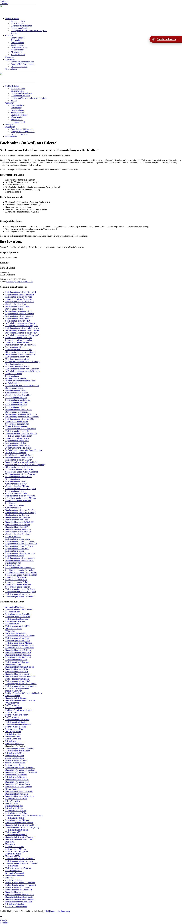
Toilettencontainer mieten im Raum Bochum (24, 815)
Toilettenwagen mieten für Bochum (20, 596)
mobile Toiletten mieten (15, 763)
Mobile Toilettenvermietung (17, 679)
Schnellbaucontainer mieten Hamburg (21, 575)
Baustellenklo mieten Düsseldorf (19, 791)
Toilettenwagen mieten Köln (17, 638)
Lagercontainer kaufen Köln (17, 548)
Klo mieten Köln (12, 624)
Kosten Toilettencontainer (16, 426)
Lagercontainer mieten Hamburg (19, 316)
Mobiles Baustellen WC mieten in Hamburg (23, 693)
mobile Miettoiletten (13, 880)
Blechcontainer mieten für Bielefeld (20, 510)
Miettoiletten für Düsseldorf (17, 779)
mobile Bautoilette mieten (16, 906)
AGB (45, 911)
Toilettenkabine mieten (14, 818)
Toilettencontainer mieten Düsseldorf (20, 429)
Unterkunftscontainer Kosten (17, 366)
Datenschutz (54, 911)
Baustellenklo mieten (14, 892)
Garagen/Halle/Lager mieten (23, 64)
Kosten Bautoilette (13, 536)
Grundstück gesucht (19, 66)
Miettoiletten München (14, 875)
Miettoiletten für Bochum (16, 777)
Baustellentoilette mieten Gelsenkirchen (22, 462)
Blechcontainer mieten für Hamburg (20, 512)
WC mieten (10, 631)
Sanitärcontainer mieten (15, 407)
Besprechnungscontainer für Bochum (21, 414)
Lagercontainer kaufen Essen (17, 539)
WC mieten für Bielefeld (15, 633)
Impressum (65, 911)
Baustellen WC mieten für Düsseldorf (21, 772)
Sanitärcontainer (17, 45)
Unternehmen (11, 69)
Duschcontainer (17, 42)
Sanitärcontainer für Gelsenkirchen (20, 568)
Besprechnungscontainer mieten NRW (21, 333)
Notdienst (4, 3)
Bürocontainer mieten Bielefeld (18, 467)
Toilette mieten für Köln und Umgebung (22, 827)
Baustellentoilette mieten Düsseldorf (20, 700)
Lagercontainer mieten (14, 347)
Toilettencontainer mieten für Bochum (21, 433)
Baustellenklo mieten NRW (16, 527)
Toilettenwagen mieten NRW (17, 640)
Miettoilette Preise (12, 565)
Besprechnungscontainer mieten (18, 311)
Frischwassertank (18, 54)
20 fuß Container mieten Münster (19, 455)
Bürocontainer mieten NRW (17, 306)
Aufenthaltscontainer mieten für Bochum (22, 371)
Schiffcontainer (11, 503)
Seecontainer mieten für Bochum (19, 340)
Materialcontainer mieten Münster (19, 457)
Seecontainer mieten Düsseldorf (18, 299)
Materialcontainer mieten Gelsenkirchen (22, 328)
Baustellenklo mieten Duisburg (18, 650)
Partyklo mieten (12, 712)
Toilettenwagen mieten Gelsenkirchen (21, 686)
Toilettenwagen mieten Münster (18, 643)
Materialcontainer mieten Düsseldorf (20, 292)
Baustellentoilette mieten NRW (18, 652)
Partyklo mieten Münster (15, 849)
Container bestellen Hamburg (17, 534)
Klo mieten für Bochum (15, 621)
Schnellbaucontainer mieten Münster (20, 498)
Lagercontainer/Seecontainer (17, 39)
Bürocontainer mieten (14, 309)
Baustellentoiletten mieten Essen (18, 839)
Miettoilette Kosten (13, 664)
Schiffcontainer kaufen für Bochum (20, 570)
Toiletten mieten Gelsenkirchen (18, 724)
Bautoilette (9, 842)
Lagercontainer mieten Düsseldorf (19, 294)
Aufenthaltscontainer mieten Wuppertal (21, 325)
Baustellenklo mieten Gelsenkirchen (20, 345)
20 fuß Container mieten (15, 452)
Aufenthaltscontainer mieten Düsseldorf (22, 335)
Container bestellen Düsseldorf (18, 395)
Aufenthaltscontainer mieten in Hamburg (22, 361)
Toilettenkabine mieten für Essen (19, 861)
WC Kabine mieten (13, 628)
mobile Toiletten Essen (14, 758)
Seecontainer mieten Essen (16, 421)
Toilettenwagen (17, 23)
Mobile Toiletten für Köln (16, 760)
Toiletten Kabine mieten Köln (17, 616)
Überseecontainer (12, 479)
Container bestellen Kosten (16, 393)
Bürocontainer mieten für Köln (18, 532)
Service (14, 33)
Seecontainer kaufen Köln (16, 579)
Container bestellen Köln (15, 304)
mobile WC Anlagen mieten (17, 688)
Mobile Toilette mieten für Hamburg (20, 885)
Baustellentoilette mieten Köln (18, 529)
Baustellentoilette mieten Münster (19, 822)
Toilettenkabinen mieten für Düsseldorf (21, 863)
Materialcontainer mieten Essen (18, 409)
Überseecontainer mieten (15, 481)
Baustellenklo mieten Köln (16, 520)
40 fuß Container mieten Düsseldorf (20, 381)
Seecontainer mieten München (18, 500)
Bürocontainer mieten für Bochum (19, 301)
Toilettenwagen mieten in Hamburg (20, 636)
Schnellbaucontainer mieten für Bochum (22, 385)
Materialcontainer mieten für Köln (19, 419)
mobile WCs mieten (13, 691)
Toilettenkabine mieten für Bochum (20, 858)
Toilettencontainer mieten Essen (18, 431)
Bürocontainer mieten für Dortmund (20, 352)
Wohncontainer (17, 50)
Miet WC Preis (11, 803)
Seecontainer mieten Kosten (17, 342)
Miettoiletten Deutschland (16, 775)
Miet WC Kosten (12, 801)
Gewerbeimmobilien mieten (22, 62)
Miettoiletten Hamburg (14, 755)
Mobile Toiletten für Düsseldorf (18, 890)
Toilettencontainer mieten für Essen (20, 589)
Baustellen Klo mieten (14, 743)
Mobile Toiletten (12, 18)
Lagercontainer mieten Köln (17, 318)
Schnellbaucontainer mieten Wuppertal (21, 472)
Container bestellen (13, 508)
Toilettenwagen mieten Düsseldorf (19, 748)
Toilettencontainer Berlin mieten (18, 609)
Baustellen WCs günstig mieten (18, 787)
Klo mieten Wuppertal (14, 873)
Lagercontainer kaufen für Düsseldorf (21, 544)
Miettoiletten (10, 741)
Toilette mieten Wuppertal (16, 834)
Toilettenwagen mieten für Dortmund (21, 683)
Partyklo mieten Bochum (15, 727)
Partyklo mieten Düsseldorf (16, 715)
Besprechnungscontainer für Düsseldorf (22, 417)
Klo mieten (10, 844)
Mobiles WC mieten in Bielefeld (19, 710)
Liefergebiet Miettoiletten (21, 26)
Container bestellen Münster (17, 486)
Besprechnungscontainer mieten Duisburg (23, 330)
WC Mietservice (12, 703)
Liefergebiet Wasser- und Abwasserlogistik (29, 30)
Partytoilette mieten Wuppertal (18, 657)
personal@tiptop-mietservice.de (19, 282)
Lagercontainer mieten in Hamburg (20, 553)
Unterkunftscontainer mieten (17, 359)
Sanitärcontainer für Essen (16, 402)
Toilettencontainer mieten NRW (18, 349)
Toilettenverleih (11, 866)
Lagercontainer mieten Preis (17, 440)
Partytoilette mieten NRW (16, 813)
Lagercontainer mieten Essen (17, 445)
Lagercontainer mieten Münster (18, 460)
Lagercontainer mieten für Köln (18, 297)
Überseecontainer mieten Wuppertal (20, 474)
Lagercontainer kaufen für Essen (19, 546)
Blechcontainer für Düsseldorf (18, 517)
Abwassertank (17, 52)
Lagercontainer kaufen (14, 551)
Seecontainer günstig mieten (17, 424)
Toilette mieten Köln (14, 832)
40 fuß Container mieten (15, 378)
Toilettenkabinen (18, 21)
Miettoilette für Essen (14, 808)
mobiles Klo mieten (13, 707)
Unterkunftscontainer (14, 364)
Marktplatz (9, 57)
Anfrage (3, 920)
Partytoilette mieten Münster (17, 820)
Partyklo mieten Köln (14, 729)
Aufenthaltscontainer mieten (17, 357)
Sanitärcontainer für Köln (16, 397)
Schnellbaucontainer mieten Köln (19, 469)
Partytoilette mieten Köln (15, 810)
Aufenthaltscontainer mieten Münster (20, 323)
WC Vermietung (12, 705)
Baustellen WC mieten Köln (17, 782)
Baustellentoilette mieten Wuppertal (20, 837)
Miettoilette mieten (13, 563)
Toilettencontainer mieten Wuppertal (20, 488)
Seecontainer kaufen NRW (16, 582)
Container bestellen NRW (16, 484)
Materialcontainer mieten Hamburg (20, 558)
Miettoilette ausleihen (14, 806)
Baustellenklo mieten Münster (17, 524)
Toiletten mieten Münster (15, 722)
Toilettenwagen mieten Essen (17, 594)
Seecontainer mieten (13, 373)
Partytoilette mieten (13, 854)
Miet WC (9, 878)
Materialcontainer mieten (15, 390)
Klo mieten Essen (12, 612)
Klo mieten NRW (12, 856)
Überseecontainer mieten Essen (18, 476)
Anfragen (4, 1)
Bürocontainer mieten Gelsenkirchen (20, 354)
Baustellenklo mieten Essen (16, 794)
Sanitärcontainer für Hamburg (17, 400)
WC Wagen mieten (13, 731)
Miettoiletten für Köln (14, 753)
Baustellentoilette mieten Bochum (19, 894)
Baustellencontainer (19, 47)
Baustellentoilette (12, 695)
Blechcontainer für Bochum (17, 515)
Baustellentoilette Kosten (15, 698)
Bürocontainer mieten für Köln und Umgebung (25, 464)
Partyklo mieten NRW (14, 846)
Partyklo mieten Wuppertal (16, 851)
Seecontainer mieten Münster (17, 587)
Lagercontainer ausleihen (15, 443)
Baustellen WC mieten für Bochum (20, 770)
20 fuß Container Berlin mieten (18, 448)
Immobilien (10, 59)
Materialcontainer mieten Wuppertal (20, 496)
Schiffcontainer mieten (14, 505)
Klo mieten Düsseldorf (14, 607)
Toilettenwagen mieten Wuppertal (19, 645)
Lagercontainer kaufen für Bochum (20, 541)
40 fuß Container (12, 383)
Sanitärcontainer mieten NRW (18, 321)
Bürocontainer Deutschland (16, 412)
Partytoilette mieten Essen (16, 799)
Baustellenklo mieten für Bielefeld (19, 522)
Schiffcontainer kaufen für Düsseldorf (21, 572)
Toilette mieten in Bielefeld (16, 830)
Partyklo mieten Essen (14, 765)
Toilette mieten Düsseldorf (16, 660)
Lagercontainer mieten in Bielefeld (19, 313)
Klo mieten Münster (13, 870)
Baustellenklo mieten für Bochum (19, 796)
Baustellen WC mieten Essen (17, 784)
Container (9, 35)
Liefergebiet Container (20, 28)
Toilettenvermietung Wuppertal (18, 868)
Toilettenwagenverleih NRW (17, 626)
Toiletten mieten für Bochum (17, 662)
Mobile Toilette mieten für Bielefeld (20, 882)
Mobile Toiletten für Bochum (17, 887)
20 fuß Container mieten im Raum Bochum (23, 450)
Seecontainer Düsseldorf (15, 577)
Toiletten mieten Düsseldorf (17, 619)
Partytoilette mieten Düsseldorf (18, 614)
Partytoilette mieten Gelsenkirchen (19, 648)
